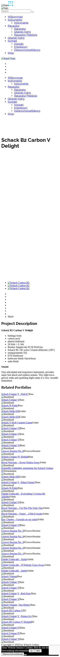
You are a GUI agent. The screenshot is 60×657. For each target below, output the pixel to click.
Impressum (20, 46)
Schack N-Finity (9, 405)
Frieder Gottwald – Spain (14, 559)
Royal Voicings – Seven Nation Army (20, 462)
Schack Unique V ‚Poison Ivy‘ (16, 616)
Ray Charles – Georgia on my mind (19, 519)
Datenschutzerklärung (27, 49)
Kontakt (12, 40)
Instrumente (15, 19)
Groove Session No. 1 (12, 553)
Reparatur (13, 25)
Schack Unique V (10, 399)
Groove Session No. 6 (12, 451)
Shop (11, 52)
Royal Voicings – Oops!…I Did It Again (21, 513)
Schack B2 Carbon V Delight (16, 622)
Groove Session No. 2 (12, 548)
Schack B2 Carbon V (12, 610)
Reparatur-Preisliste (25, 34)
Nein (38, 651)
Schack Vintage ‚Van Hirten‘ (15, 605)
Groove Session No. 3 (12, 542)
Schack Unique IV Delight (14, 456)
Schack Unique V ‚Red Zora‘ (16, 593)
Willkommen (15, 16)
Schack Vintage (9, 576)
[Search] (33, 11)
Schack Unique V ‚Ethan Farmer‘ (18, 482)
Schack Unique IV (10, 627)
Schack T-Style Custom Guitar (16, 422)
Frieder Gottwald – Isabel (14, 570)
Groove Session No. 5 (12, 530)
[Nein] (25, 654)
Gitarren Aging (22, 31)
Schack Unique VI (10, 428)
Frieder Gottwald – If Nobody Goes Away (22, 565)
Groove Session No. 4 (12, 536)
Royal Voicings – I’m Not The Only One (22, 508)
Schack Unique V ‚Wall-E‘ (15, 394)
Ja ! (32, 651)
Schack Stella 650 (10, 411)
